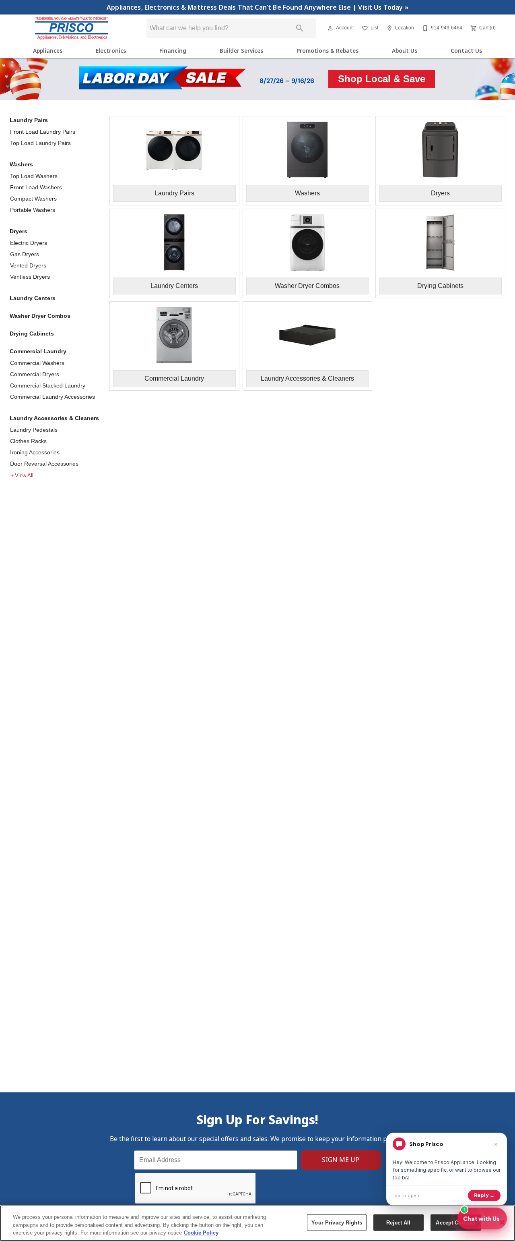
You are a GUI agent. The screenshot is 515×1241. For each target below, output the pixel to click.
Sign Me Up (340, 1159)
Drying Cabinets (32, 333)
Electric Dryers (28, 243)
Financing (172, 50)
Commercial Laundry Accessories (52, 397)
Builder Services (241, 50)
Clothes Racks (28, 441)
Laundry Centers (33, 298)
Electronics (111, 50)
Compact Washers (33, 198)
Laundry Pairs (29, 120)
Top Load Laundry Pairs (40, 143)
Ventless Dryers (30, 276)
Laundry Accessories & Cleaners (54, 418)
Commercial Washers (37, 363)
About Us (404, 50)
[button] (330, 28)
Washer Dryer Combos (40, 316)
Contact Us (466, 50)
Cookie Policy (201, 1233)
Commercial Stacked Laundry (47, 385)
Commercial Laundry (38, 351)
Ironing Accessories (35, 452)
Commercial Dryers (34, 374)
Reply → (484, 1195)
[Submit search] (300, 28)
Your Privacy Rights (336, 1222)
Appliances (47, 50)
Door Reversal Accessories (44, 463)
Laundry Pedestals (34, 430)
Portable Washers (32, 210)
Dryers (18, 231)
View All (24, 476)
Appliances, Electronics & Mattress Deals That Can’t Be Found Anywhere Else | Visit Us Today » (257, 7)
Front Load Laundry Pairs (42, 131)
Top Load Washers (34, 176)
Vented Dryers (28, 265)
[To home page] (72, 28)
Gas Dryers (24, 254)
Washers (21, 164)
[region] (257, 1223)
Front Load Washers (36, 187)
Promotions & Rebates (327, 50)
